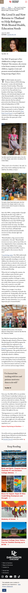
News (9, 7)
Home (2, 7)
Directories (6, 572)
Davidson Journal (8, 439)
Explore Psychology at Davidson (11, 426)
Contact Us (6, 567)
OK (4, 590)
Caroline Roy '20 (11, 34)
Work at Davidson (7, 563)
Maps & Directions (8, 565)
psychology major (8, 255)
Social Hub (6, 570)
